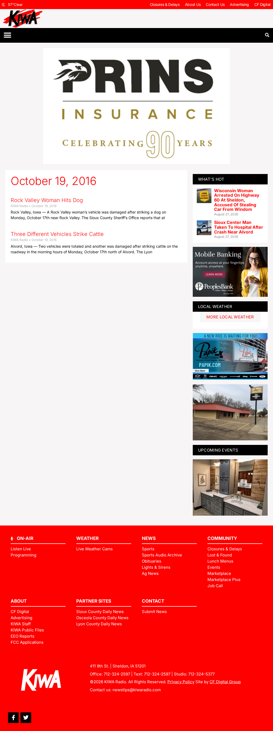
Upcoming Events (218, 450)
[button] (7, 35)
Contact (153, 601)
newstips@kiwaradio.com (137, 689)
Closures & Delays (165, 4)
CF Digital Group (225, 681)
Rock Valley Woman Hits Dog (47, 200)
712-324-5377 (201, 674)
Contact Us (215, 4)
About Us (193, 4)
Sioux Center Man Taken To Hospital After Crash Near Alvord (238, 227)
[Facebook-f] (13, 717)
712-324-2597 (117, 674)
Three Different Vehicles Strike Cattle (57, 234)
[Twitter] (26, 717)
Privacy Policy (180, 681)
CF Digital (262, 4)
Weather (87, 538)
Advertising (239, 4)
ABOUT (19, 601)
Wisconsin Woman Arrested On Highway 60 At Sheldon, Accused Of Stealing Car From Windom (236, 200)
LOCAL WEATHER (215, 306)
